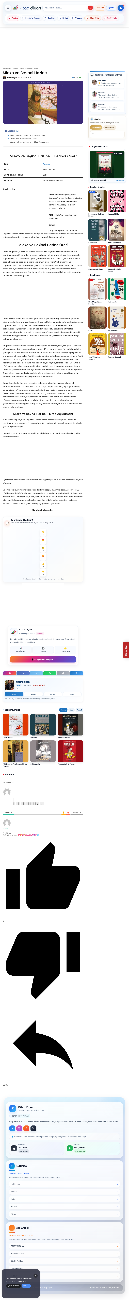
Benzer (63, 710)
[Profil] (121, 8)
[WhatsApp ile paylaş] (49, 673)
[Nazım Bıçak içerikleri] (9, 685)
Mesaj (72, 694)
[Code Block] (32, 803)
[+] (42, 804)
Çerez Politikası (13, 1286)
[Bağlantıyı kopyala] (63, 673)
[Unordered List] (27, 803)
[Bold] (14, 803)
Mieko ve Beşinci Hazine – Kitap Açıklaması (29, 142)
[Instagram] (9, 673)
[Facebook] (23, 673)
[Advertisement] (64, 45)
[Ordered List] (24, 803)
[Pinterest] (26, 1128)
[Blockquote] (29, 803)
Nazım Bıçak (12, 77)
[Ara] (90, 8)
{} (37, 804)
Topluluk (33, 694)
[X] (36, 673)
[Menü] (8, 8)
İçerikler (53, 694)
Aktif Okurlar (110, 127)
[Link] (35, 803)
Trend (79, 710)
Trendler (100, 8)
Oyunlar (111, 8)
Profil (14, 694)
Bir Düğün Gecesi (64, 737)
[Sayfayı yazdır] (76, 673)
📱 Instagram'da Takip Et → (43, 659)
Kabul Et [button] (26, 1286)
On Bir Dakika (7, 737)
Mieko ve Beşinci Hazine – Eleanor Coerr (28, 135)
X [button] (35, 1276)
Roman (15, 69)
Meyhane (33, 737)
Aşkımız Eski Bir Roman (66, 764)
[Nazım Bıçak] (4, 77)
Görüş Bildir (126, 650)
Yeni (71, 710)
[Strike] (22, 803)
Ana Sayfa (7, 69)
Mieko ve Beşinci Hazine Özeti (23, 138)
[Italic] (17, 803)
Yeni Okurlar (96, 127)
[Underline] (19, 803)
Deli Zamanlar (35, 764)
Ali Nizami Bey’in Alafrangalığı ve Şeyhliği (15, 765)
